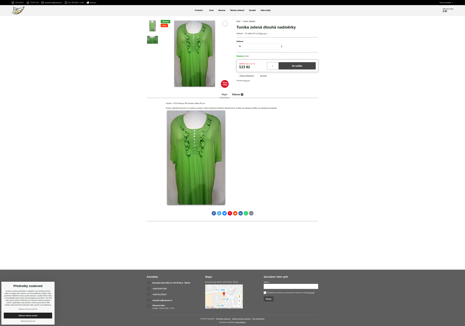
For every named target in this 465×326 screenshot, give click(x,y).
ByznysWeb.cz (241, 322)
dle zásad (310, 293)
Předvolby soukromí (223, 319)
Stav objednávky (258, 319)
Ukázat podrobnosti (28, 321)
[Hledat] (432, 10)
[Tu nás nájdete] (224, 308)
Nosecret (246, 80)
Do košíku (297, 65)
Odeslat (268, 299)
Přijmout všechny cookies (28, 315)
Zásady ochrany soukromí (241, 319)
